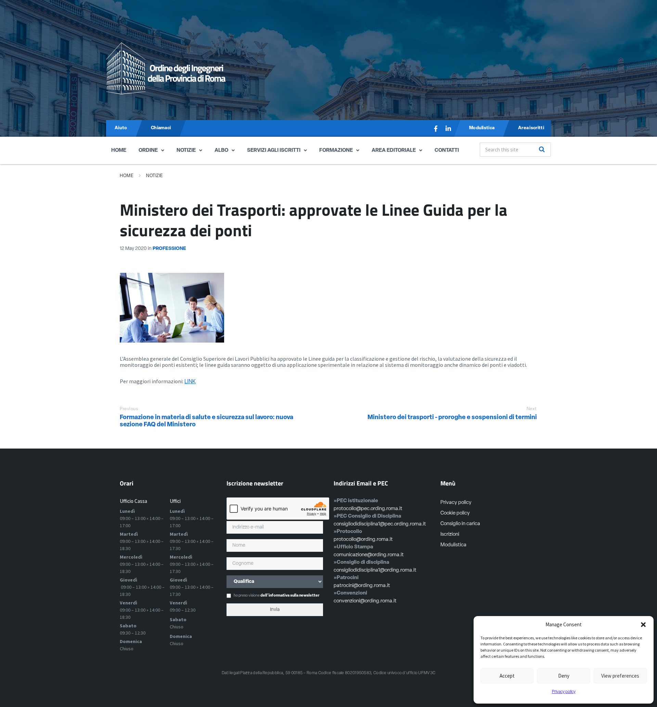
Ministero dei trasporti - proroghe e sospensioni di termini (452, 418)
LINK (190, 382)
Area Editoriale (394, 150)
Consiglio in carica (460, 523)
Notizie (186, 150)
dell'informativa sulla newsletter (289, 596)
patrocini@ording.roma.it (362, 585)
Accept (507, 675)
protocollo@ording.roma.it (363, 539)
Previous (129, 409)
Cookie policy (455, 513)
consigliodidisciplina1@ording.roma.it (375, 570)
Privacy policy (564, 692)
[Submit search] (542, 149)
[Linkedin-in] (448, 128)
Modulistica (453, 545)
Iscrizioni (449, 534)
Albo (221, 150)
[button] (643, 624)
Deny (563, 675)
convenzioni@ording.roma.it (365, 601)
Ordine (148, 150)
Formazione (336, 150)
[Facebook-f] (436, 128)
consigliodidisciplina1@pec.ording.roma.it (380, 524)
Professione (169, 248)
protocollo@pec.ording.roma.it (368, 508)
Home (118, 150)
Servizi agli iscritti (273, 150)
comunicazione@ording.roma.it (369, 555)
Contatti (447, 150)
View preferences (620, 675)
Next (532, 409)
